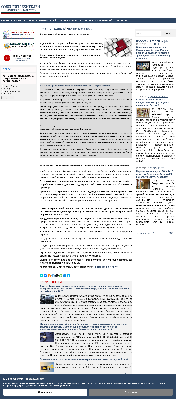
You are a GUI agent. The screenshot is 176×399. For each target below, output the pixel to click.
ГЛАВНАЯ (6, 20)
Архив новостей (146, 233)
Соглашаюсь (45, 392)
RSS (171, 233)
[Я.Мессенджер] (41, 275)
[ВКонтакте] (45, 275)
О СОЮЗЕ (19, 20)
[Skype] (68, 275)
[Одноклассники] (49, 275)
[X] (57, 275)
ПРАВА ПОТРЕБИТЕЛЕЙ (98, 20)
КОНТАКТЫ (121, 20)
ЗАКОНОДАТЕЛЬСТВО (70, 20)
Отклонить (131, 392)
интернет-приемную (106, 267)
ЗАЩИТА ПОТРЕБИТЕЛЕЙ (41, 20)
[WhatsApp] (60, 275)
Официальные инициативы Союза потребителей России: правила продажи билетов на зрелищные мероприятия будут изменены (153, 52)
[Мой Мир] (64, 275)
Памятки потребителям (80, 29)
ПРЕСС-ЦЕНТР (156, 44)
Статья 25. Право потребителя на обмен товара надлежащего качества (75, 85)
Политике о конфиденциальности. (55, 385)
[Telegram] (53, 275)
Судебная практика (158, 96)
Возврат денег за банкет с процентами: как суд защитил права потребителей (152, 102)
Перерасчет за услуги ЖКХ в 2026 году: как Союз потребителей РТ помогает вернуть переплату (154, 174)
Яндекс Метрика (48, 383)
